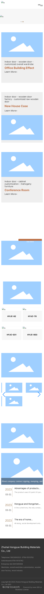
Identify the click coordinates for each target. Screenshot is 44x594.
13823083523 (15, 557)
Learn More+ (11, 72)
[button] (21, 21)
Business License (22, 589)
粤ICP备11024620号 (11, 587)
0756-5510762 (28, 557)
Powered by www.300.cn (32, 587)
